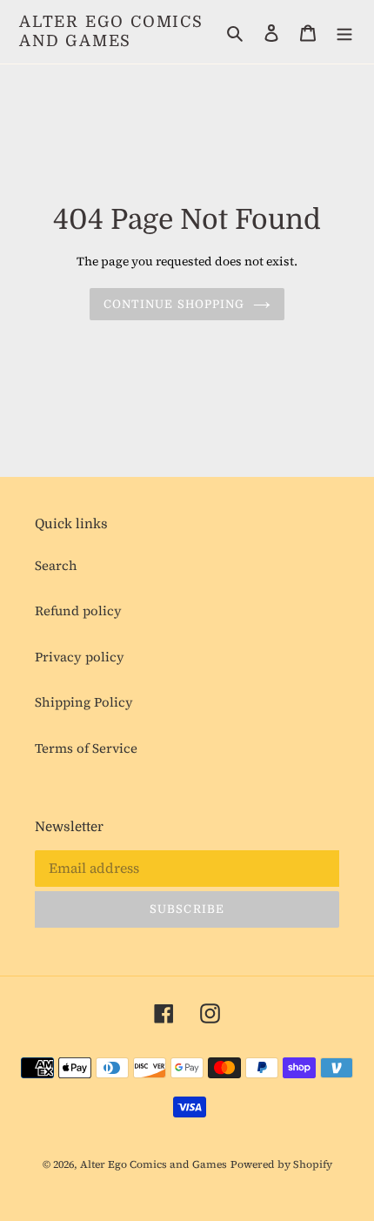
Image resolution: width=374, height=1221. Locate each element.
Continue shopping (174, 304)
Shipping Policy (84, 702)
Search (56, 565)
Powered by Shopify (281, 1164)
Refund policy (78, 610)
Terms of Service (86, 748)
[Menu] (344, 31)
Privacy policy (79, 656)
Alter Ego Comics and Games (111, 31)
